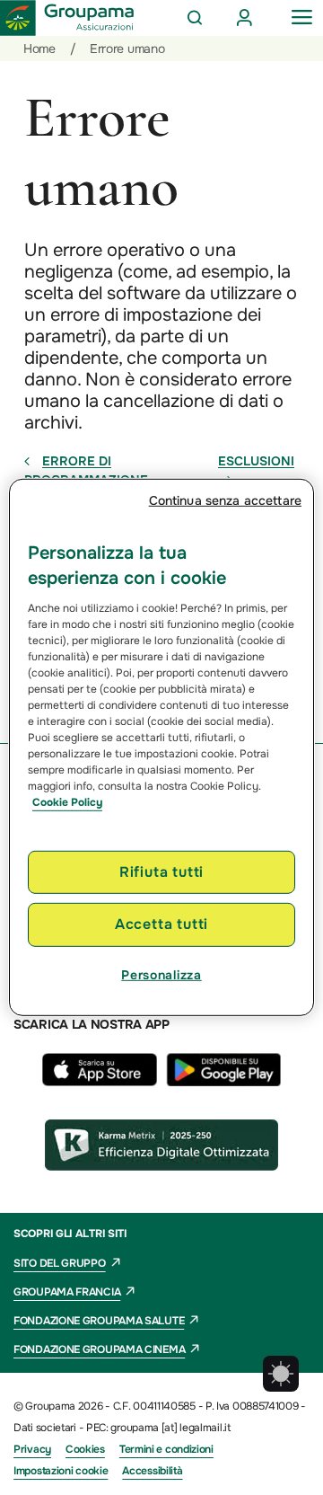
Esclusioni (256, 461)
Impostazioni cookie (60, 1471)
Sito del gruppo (59, 1263)
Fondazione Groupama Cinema (99, 1349)
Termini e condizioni (166, 1449)
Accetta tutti (161, 924)
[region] (161, 747)
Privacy (32, 1449)
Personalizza (161, 975)
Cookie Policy (67, 802)
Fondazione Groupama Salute (98, 1321)
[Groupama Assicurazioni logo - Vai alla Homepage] (67, 18)
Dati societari (44, 1427)
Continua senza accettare (225, 500)
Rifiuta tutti (161, 871)
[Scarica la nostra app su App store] (104, 1082)
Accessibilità (152, 1471)
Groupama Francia (66, 1292)
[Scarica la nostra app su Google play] (223, 1082)
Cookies (85, 1449)
